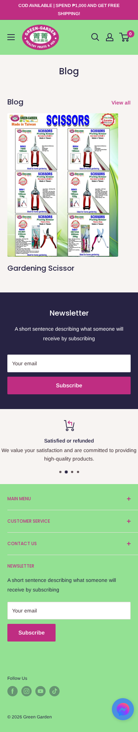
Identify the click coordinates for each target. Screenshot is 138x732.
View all (121, 103)
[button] (123, 711)
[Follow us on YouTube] (40, 691)
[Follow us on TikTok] (54, 691)
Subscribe (69, 385)
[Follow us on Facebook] (12, 691)
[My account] (109, 37)
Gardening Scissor (40, 268)
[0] (124, 37)
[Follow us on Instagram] (26, 691)
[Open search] (95, 37)
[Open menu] (11, 37)
